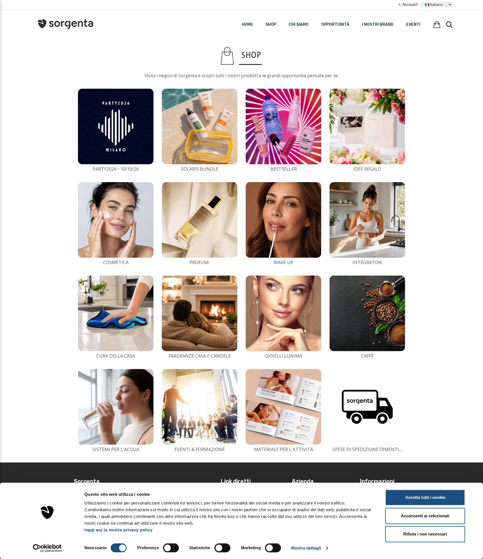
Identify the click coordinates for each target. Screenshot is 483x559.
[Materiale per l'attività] (283, 407)
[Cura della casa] (115, 313)
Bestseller (283, 169)
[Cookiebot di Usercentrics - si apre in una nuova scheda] (47, 548)
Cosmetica (116, 262)
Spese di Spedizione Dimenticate (371, 449)
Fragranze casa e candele (200, 356)
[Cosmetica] (115, 220)
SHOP (271, 24)
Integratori (367, 262)
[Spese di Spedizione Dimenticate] (367, 407)
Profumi (200, 262)
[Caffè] (367, 313)
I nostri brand (378, 24)
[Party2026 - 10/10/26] (115, 126)
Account (410, 4)
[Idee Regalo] (367, 126)
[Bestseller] (283, 126)
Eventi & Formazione (199, 449)
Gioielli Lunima (283, 356)
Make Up (283, 262)
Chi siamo (299, 24)
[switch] (171, 547)
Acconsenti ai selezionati (425, 515)
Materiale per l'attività (283, 449)
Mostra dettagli (306, 548)
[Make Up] (283, 220)
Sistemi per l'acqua (116, 449)
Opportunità (335, 24)
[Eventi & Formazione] (199, 407)
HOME (247, 24)
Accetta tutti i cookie (425, 497)
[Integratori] (367, 220)
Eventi (413, 24)
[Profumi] (199, 220)
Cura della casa (115, 356)
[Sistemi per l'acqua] (115, 407)
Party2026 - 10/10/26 (116, 169)
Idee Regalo (367, 169)
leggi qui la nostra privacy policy (118, 529)
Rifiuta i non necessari (425, 534)
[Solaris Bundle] (199, 126)
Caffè (367, 356)
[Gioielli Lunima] (283, 313)
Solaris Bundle (199, 169)
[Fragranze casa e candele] (199, 313)
